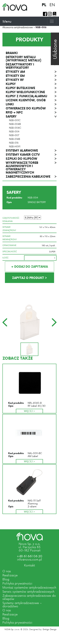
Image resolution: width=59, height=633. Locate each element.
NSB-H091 (14, 146)
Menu (7, 21)
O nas (6, 571)
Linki (31, 104)
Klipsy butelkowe (31, 88)
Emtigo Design (50, 629)
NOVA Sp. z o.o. (12, 629)
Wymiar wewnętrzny (9, 238)
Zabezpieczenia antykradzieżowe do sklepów (29, 597)
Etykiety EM (31, 75)
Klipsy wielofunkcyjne (31, 92)
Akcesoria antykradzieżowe (17, 27)
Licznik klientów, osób (31, 100)
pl (44, 4)
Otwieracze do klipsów (31, 108)
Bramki (31, 53)
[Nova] (29, 537)
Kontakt (29, 565)
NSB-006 (14, 131)
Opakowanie (9, 245)
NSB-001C (15, 120)
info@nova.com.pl (29, 559)
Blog (5, 579)
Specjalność (9, 251)
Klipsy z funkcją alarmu (31, 96)
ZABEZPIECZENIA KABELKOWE (31, 176)
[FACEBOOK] (45, 14)
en (52, 4)
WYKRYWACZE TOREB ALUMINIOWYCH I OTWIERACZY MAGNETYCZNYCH (31, 167)
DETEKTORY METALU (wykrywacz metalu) (31, 58)
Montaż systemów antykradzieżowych (29, 587)
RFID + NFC (31, 112)
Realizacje (10, 575)
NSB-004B (15, 124)
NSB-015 (14, 142)
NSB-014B (14, 139)
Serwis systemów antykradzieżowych (28, 591)
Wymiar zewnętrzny (9, 228)
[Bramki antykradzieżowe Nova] (14, 7)
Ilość (5, 257)
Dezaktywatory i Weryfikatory (31, 66)
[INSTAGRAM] (50, 14)
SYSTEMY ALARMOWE (31, 150)
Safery (31, 116)
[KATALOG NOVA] (54, 14)
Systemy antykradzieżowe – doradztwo (22, 604)
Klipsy (31, 83)
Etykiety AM (31, 71)
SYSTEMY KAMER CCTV (31, 154)
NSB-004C (15, 127)
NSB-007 (14, 135)
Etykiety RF (31, 79)
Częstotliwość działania (10, 219)
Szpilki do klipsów (31, 158)
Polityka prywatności (17, 583)
